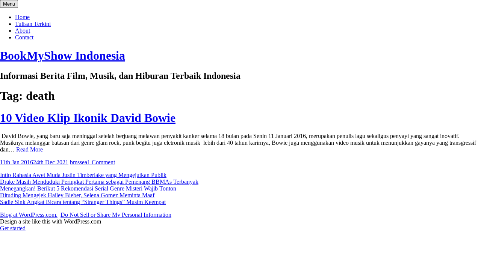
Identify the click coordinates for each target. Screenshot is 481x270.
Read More (29, 149)
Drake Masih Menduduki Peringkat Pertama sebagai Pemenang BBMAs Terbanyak (99, 181)
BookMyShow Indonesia (62, 55)
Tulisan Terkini (33, 24)
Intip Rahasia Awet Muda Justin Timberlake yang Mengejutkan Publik (83, 175)
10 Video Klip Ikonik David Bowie (87, 117)
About (22, 30)
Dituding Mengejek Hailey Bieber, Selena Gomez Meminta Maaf (77, 195)
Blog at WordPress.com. (28, 215)
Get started (13, 228)
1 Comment (101, 162)
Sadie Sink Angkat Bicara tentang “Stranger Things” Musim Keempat (83, 202)
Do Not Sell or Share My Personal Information (116, 215)
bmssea (78, 162)
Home (22, 17)
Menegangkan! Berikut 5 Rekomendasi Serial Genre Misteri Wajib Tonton (88, 188)
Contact (24, 37)
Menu (9, 4)
